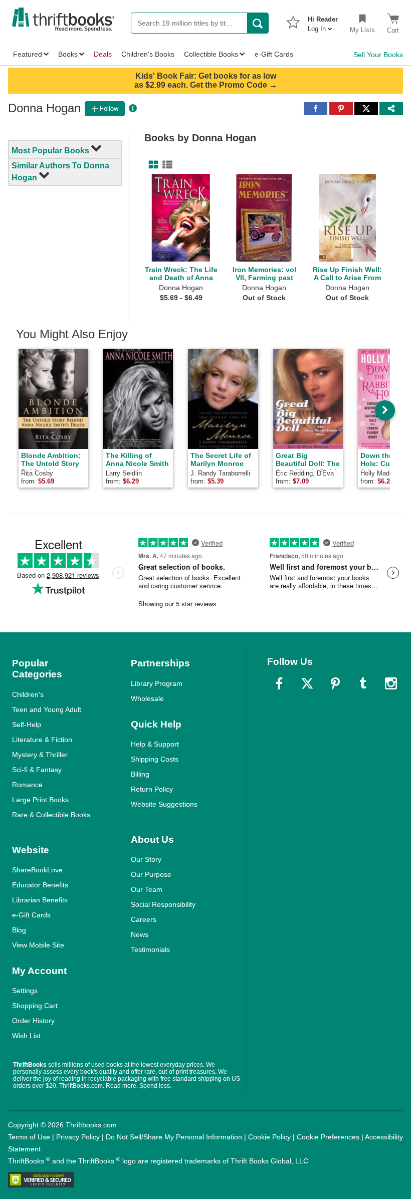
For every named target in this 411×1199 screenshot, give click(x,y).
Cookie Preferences (328, 1137)
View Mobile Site (38, 945)
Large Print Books (40, 800)
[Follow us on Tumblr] (363, 683)
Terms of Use (29, 1137)
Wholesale (147, 698)
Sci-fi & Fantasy (37, 770)
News (139, 934)
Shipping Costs (154, 759)
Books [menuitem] (68, 54)
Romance (27, 785)
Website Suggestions (164, 804)
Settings (25, 991)
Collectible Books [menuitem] (211, 54)
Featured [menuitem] (27, 54)
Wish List (26, 1036)
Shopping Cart (35, 1006)
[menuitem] (323, 21)
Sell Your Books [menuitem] (378, 55)
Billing (140, 774)
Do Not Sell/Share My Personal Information (174, 1137)
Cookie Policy (269, 1137)
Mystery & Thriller (40, 755)
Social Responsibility (163, 904)
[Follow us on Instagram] (391, 683)
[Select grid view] (151, 165)
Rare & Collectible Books (51, 815)
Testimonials (150, 949)
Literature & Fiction (42, 740)
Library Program (156, 683)
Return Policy (152, 789)
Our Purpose (151, 874)
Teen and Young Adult (46, 709)
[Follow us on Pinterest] (335, 683)
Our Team (146, 889)
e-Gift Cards (31, 915)
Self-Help (26, 725)
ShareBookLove (37, 870)
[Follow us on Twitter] (307, 683)
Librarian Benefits (40, 900)
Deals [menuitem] (103, 54)
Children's (28, 694)
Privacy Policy (78, 1137)
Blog (19, 930)
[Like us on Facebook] (279, 683)
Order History (33, 1021)
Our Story (146, 859)
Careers (143, 919)
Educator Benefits (40, 885)
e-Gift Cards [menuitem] (274, 54)
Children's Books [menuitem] (147, 54)
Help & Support (155, 744)
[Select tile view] (165, 165)
